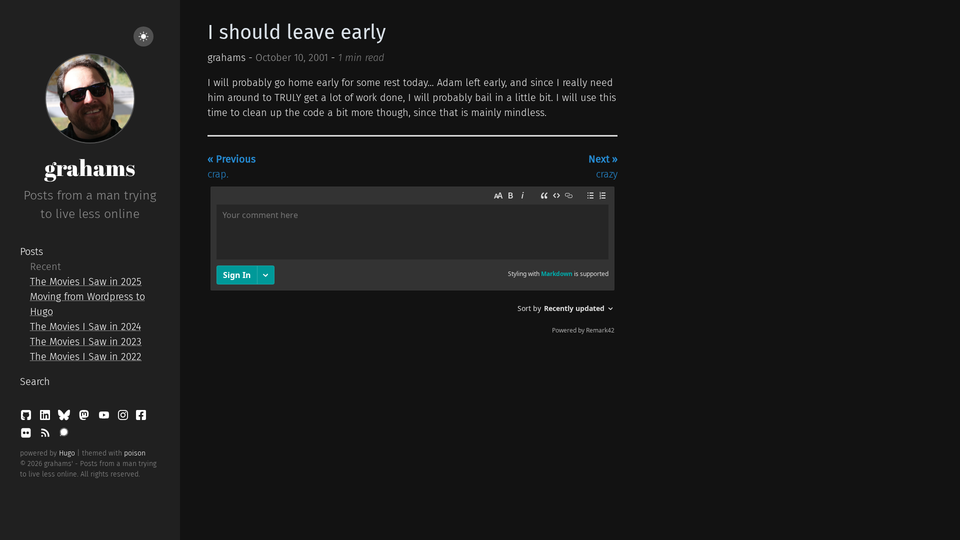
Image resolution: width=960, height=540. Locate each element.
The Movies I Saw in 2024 (85, 326)
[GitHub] (27, 418)
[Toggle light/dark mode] (144, 36)
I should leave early (297, 32)
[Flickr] (27, 436)
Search (35, 382)
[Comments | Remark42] (413, 263)
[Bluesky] (65, 418)
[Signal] (64, 436)
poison (135, 453)
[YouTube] (105, 418)
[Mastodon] (85, 418)
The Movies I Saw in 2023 (86, 342)
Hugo (67, 453)
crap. (232, 166)
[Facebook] (141, 418)
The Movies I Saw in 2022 (86, 356)
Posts (31, 252)
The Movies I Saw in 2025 (86, 282)
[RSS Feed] (46, 436)
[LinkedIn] (46, 418)
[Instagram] (124, 418)
